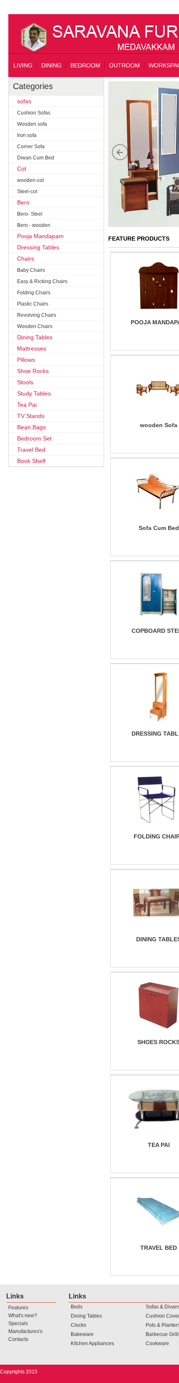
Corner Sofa (31, 146)
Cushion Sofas (33, 113)
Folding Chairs (33, 293)
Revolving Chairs (36, 315)
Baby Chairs (31, 270)
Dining (51, 65)
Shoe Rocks (33, 371)
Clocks (78, 1325)
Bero (23, 202)
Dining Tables (34, 337)
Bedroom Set (34, 438)
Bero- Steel (29, 214)
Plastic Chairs (32, 304)
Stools (25, 382)
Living (22, 65)
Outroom (124, 65)
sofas (24, 101)
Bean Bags (31, 427)
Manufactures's (25, 1331)
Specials (18, 1323)
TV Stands (31, 416)
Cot (21, 168)
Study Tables (34, 393)
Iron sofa (27, 135)
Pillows (26, 359)
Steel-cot (27, 191)
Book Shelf (31, 461)
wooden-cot (30, 180)
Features (18, 1308)
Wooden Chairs (34, 326)
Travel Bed (31, 449)
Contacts (18, 1339)
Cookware (157, 1343)
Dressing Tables (38, 247)
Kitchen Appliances (92, 1343)
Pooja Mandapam (40, 236)
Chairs (25, 258)
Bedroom (85, 65)
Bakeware (82, 1334)
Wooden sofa (32, 124)
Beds (76, 1307)
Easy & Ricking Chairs (42, 281)
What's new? (22, 1315)
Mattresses (31, 348)
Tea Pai (27, 404)
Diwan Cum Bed (35, 158)
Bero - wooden (33, 225)
